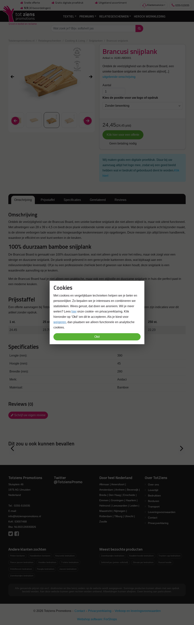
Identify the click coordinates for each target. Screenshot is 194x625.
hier (74, 311)
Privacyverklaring (158, 523)
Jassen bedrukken (68, 569)
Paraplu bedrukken (45, 569)
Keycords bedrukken (65, 556)
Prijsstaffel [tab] (48, 199)
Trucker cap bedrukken (169, 556)
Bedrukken (154, 495)
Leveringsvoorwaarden (161, 512)
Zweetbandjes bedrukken (21, 575)
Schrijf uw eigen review (29, 415)
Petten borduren (17, 556)
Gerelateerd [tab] (98, 199)
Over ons (153, 484)
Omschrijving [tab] (23, 199)
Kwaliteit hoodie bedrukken (141, 556)
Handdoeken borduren (40, 556)
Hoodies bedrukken (47, 562)
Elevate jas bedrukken (143, 562)
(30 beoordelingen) (37, 8)
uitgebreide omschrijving (118, 76)
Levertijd (153, 490)
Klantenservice (154, 5)
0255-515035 (181, 5)
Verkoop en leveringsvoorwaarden (138, 610)
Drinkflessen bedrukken (21, 569)
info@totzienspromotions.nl (24, 516)
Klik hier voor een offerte (123, 134)
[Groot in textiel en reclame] (19, 16)
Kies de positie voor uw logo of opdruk (130, 97)
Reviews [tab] (120, 199)
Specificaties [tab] (72, 199)
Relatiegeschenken (114, 16)
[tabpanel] (97, 249)
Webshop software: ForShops (97, 619)
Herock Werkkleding (149, 16)
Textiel (68, 16)
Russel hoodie (164, 562)
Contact (152, 517)
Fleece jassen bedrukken (21, 562)
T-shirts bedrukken (70, 562)
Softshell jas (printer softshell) (114, 562)
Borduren (153, 501)
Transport (154, 506)
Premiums (86, 16)
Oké (97, 336)
